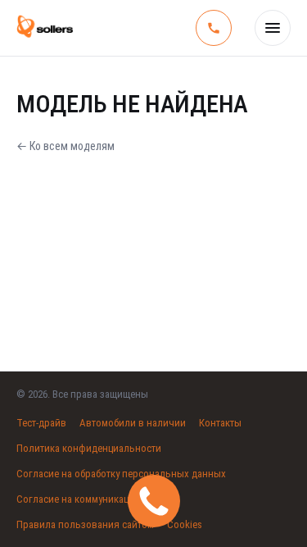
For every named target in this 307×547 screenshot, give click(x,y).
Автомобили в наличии (132, 423)
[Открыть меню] (273, 28)
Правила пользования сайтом (85, 524)
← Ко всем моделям (65, 146)
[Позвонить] (214, 28)
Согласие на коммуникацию (79, 499)
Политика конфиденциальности (88, 448)
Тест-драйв (41, 423)
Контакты (220, 423)
